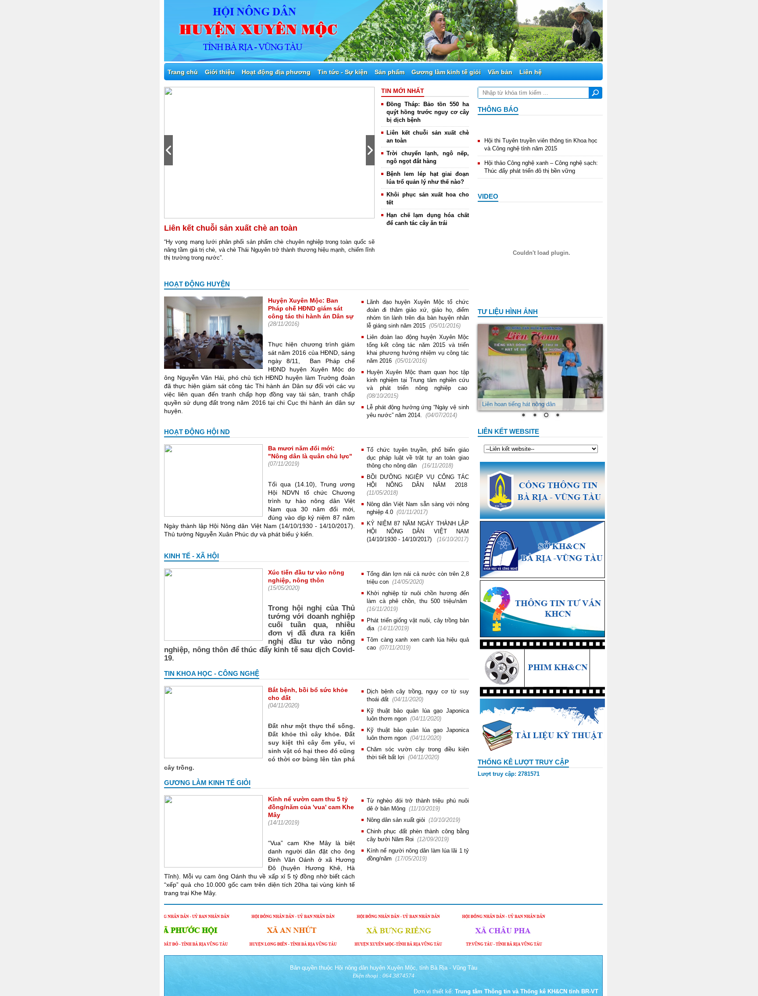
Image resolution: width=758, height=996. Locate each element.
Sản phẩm (389, 71)
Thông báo (498, 109)
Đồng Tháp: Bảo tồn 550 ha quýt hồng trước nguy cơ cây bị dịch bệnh (427, 112)
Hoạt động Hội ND (197, 432)
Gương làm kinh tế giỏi (446, 71)
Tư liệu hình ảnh (508, 311)
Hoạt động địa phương (276, 71)
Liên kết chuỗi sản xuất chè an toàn (230, 228)
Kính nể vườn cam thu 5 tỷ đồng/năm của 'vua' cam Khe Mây (311, 807)
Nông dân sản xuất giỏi (396, 820)
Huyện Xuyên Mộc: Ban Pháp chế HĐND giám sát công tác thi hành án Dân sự (311, 308)
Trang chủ (183, 71)
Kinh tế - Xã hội (191, 556)
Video (488, 196)
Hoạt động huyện (197, 284)
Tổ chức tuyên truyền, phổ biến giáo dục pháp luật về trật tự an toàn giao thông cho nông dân (418, 457)
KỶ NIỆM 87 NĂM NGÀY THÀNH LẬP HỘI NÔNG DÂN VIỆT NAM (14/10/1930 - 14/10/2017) (418, 531)
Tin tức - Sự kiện (343, 71)
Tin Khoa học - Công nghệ (211, 673)
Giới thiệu (220, 71)
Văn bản (500, 71)
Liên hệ (530, 71)
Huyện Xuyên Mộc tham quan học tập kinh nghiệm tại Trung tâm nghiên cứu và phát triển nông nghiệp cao (418, 380)
